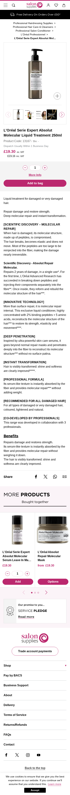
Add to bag (35, 183)
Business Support (16, 685)
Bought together (35, 502)
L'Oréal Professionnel (33, 34)
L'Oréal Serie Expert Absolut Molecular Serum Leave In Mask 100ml (17, 558)
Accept (35, 790)
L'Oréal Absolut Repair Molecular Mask (49, 556)
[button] (31, 592)
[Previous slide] (24, 592)
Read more (26, 616)
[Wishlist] (56, 5)
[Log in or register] (48, 5)
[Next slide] (61, 114)
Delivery (9, 705)
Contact (9, 744)
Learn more (54, 784)
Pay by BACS (13, 675)
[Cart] (64, 5)
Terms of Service (15, 714)
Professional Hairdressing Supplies (33, 23)
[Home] (35, 5)
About (8, 695)
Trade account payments (35, 651)
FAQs (7, 734)
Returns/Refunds (15, 724)
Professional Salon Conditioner (33, 30)
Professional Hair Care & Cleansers (33, 26)
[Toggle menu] (5, 5)
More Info (35, 175)
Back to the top (35, 768)
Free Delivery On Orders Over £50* (38, 14)
